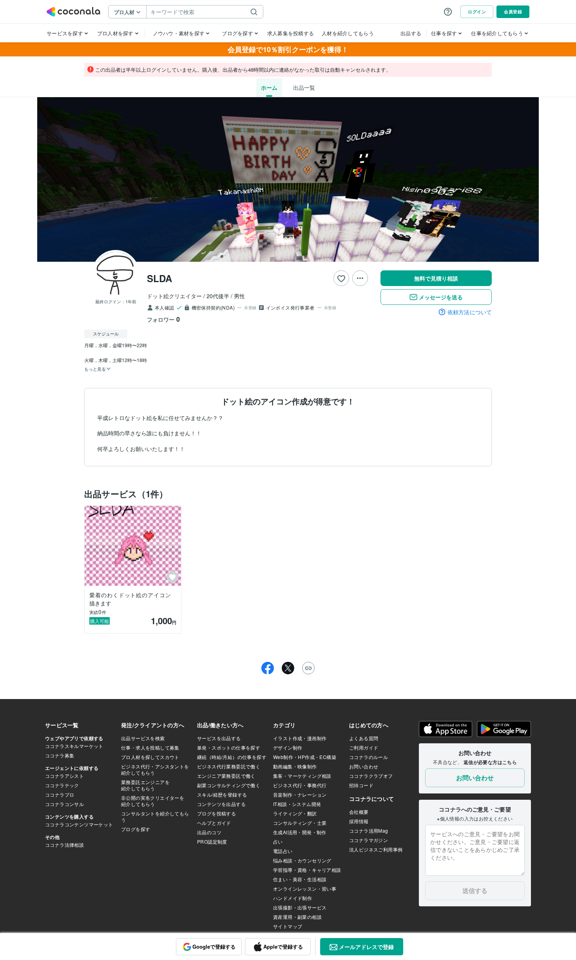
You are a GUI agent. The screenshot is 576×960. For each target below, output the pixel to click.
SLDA (159, 278)
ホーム (269, 87)
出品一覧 (304, 87)
